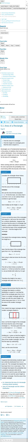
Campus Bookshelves (19, 122)
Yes (3, 415)
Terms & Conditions (12, 433)
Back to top (3, 401)
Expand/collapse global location (26, 122)
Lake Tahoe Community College (13, 133)
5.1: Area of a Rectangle (14, 392)
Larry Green (9, 131)
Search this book (4, 28)
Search (3, 440)
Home (7, 122)
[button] (5, 94)
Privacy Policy (4, 433)
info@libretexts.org (6, 436)
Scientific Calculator (7, 83)
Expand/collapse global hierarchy (2, 122)
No (8, 415)
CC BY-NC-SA (12, 396)
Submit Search (4, 33)
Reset (2, 43)
